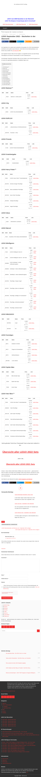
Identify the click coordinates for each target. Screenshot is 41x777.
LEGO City (5, 68)
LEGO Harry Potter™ (7, 74)
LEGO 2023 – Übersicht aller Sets (9, 722)
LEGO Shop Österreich (21, 24)
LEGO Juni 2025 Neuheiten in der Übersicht (20, 19)
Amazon (5, 606)
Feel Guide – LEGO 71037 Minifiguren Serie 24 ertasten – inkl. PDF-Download (17, 743)
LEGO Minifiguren (6, 78)
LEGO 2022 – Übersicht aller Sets (9, 724)
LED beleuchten (15, 50)
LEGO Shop (33, 96)
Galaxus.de (6, 616)
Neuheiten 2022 (14, 524)
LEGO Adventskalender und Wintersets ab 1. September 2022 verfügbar (16, 528)
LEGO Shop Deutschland (8, 24)
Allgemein (4, 703)
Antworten (3, 548)
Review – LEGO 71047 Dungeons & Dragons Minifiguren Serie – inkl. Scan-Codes (18, 742)
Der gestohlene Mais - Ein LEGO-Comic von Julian (16, 653)
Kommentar (4, 557)
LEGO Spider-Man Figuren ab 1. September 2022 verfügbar (27, 529)
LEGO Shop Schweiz (33, 24)
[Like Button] (20, 488)
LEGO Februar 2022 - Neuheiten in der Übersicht (25, 512)
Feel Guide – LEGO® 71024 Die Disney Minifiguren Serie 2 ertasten (15, 751)
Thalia (5, 611)
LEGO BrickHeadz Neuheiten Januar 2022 (24, 494)
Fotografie (5, 706)
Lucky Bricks (6, 614)
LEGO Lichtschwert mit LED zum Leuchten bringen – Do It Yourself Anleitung (17, 733)
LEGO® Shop (6, 605)
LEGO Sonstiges (6, 81)
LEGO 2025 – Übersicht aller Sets (9, 719)
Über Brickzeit (5, 758)
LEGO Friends (5, 71)
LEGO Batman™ (6, 67)
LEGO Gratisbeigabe (7, 72)
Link (27, 772)
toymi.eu (5, 613)
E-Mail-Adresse (4, 578)
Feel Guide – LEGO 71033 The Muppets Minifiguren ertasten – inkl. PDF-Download (18, 745)
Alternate (6, 608)
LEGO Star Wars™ (6, 84)
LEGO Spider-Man (6, 83)
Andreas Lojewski (12, 34)
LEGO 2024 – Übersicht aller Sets (9, 721)
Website (3, 582)
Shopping (4, 712)
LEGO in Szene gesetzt (7, 704)
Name (2, 575)
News (3, 521)
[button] (5, 41)
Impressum (4, 760)
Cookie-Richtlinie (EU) (6, 763)
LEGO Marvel (5, 77)
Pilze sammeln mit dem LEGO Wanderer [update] (16, 663)
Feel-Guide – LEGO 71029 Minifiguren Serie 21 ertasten (13, 748)
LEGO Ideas (5, 75)
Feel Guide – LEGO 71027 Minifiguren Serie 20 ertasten (13, 750)
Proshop (5, 609)
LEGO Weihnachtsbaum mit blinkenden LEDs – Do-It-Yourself (14, 731)
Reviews (4, 711)
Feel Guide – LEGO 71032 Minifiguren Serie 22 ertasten (13, 746)
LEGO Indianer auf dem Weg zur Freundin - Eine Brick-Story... (18, 667)
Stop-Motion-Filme (7, 707)
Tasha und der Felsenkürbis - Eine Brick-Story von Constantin (18, 658)
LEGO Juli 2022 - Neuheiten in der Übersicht (24, 503)
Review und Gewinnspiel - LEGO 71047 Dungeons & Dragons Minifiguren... (21, 672)
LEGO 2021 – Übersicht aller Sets (9, 725)
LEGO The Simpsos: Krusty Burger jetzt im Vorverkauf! (20, 21)
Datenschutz (4, 761)
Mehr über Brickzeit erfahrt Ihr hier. (8, 691)
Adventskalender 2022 (6, 524)
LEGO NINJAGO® (6, 80)
